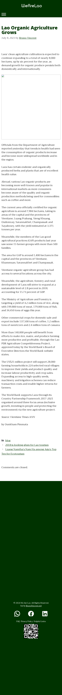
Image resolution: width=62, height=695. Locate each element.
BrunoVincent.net (34, 605)
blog (8, 440)
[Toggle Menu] (3, 14)
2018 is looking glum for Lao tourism (27, 445)
